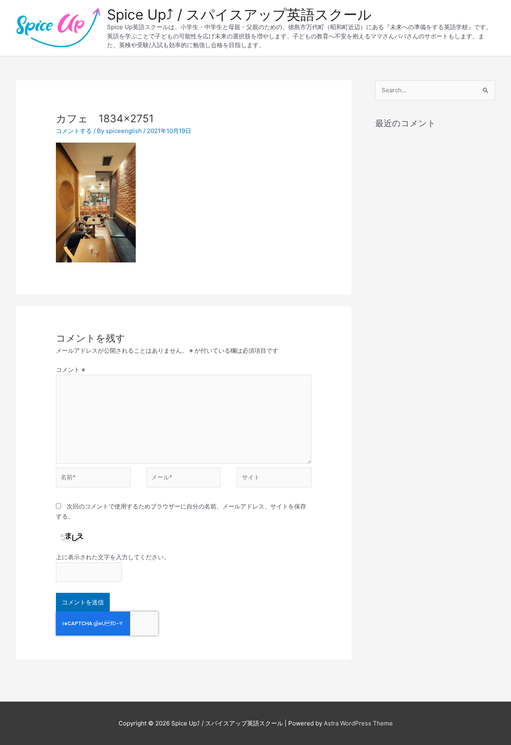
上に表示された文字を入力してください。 (113, 557)
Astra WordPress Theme (358, 723)
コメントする (74, 131)
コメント (70, 369)
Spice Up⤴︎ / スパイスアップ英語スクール (239, 14)
